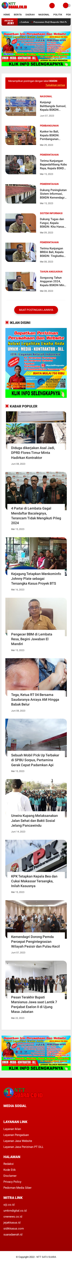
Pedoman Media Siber (17, 1187)
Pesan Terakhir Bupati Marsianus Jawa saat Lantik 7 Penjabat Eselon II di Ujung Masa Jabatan (34, 1004)
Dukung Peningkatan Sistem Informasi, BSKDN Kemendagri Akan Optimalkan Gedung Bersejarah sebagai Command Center (53, 194)
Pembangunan (49, 125)
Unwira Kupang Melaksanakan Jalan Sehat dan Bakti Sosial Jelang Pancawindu (34, 820)
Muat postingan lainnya (36, 309)
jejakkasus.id (11, 1222)
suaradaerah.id (12, 1234)
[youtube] (30, 1113)
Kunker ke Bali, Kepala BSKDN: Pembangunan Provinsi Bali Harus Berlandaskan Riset (52, 135)
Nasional (44, 14)
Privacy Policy (12, 1181)
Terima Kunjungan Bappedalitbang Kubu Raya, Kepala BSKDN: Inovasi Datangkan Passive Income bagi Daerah (53, 164)
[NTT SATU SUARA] (14, 9)
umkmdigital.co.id (14, 1210)
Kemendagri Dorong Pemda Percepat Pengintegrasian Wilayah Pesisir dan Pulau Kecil (35, 941)
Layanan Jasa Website (17, 1141)
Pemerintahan (49, 154)
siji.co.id (8, 1204)
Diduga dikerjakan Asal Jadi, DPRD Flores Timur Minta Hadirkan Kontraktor (33, 452)
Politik (57, 14)
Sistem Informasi (51, 213)
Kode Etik (9, 1170)
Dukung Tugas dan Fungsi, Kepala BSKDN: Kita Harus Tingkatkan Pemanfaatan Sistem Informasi (53, 223)
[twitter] (10, 1113)
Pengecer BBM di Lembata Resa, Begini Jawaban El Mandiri (31, 639)
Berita (18, 14)
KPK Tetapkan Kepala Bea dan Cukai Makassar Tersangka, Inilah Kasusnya (34, 881)
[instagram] (25, 1113)
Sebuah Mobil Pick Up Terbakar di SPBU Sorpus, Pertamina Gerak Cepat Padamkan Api (35, 760)
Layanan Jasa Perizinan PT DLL (23, 1147)
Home (6, 14)
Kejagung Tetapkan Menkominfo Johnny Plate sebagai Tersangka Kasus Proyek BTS (36, 578)
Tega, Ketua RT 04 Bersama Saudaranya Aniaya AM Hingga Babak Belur (35, 699)
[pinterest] (20, 1113)
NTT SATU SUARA (46, 1256)
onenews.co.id (12, 1216)
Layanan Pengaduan (16, 1135)
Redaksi (8, 1164)
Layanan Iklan (12, 1129)
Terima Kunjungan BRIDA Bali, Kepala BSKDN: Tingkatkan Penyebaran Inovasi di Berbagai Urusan (52, 252)
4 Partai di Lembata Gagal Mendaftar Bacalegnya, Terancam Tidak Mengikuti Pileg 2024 (36, 515)
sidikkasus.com (13, 1228)
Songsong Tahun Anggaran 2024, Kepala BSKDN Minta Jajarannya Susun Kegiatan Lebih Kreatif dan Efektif (53, 281)
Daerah (30, 14)
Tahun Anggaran (51, 271)
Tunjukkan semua (55, 85)
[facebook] (4, 1113)
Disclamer (10, 1176)
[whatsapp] (15, 1113)
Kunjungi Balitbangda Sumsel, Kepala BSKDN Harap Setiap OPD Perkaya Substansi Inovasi (53, 106)
